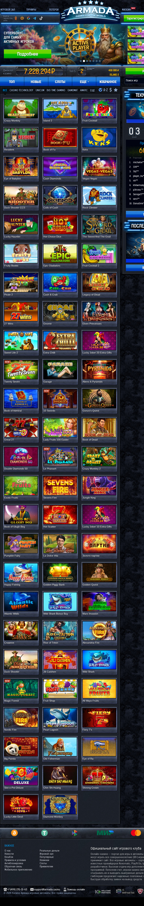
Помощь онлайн (76, 889)
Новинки (44, 860)
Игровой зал (46, 853)
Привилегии (46, 866)
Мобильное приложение (18, 869)
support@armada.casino (47, 889)
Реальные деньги (49, 850)
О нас (8, 850)
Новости (9, 853)
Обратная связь (13, 866)
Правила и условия (15, 860)
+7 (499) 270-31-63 (17, 889)
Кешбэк (9, 857)
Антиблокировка (14, 863)
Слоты (43, 863)
